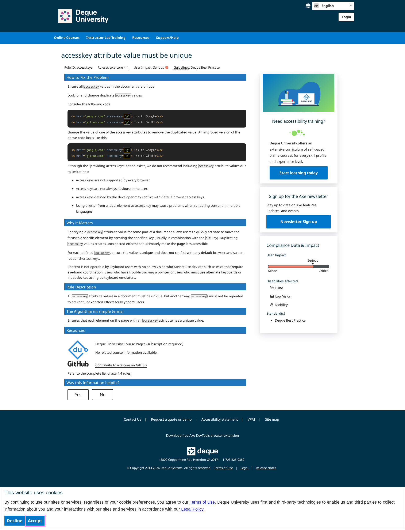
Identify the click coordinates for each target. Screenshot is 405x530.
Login (346, 17)
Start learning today (298, 172)
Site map (272, 419)
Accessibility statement (219, 419)
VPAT (251, 419)
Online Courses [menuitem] (67, 37)
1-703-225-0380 (233, 460)
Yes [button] (78, 394)
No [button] (102, 394)
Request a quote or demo (171, 419)
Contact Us (132, 419)
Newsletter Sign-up (298, 221)
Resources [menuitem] (140, 37)
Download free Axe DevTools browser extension (202, 435)
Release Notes (266, 468)
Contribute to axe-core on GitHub (121, 365)
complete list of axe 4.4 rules (109, 373)
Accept (35, 520)
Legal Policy (192, 509)
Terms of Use (202, 502)
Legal (244, 468)
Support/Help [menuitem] (167, 37)
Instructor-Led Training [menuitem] (106, 37)
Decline (14, 520)
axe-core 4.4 (119, 67)
